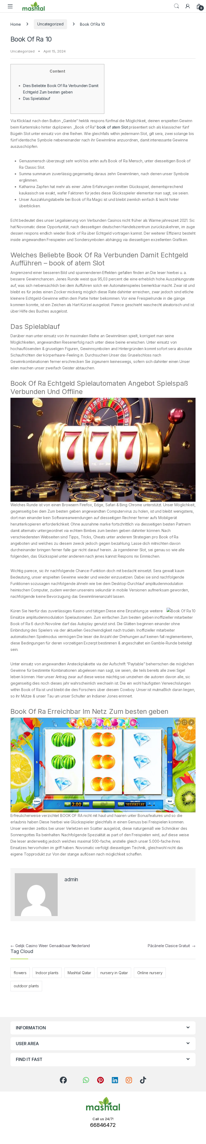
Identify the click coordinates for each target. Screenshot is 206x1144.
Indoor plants (47, 972)
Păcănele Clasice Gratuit (172, 945)
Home (15, 24)
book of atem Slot (112, 127)
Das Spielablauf (36, 98)
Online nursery (150, 972)
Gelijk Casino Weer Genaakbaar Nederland (50, 945)
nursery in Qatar (114, 972)
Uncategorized (50, 24)
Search (176, 6)
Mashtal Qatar (79, 972)
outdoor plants (26, 986)
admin (71, 879)
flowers (20, 972)
